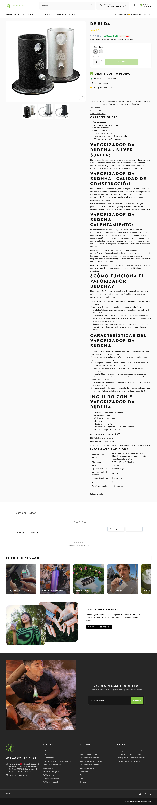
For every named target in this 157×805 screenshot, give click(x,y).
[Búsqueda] (91, 5)
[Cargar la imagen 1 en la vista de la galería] (29, 111)
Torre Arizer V (95, 108)
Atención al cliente (93, 617)
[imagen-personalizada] (10, 752)
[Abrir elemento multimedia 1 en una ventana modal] (46, 61)
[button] (145, 5)
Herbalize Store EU (135, 801)
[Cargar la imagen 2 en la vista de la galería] (45, 111)
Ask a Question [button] (117, 529)
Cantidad (96, 57)
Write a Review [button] (135, 529)
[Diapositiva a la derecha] (149, 558)
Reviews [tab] (18, 533)
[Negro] (95, 51)
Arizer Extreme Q (97, 110)
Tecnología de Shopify (145, 801)
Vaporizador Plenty (97, 113)
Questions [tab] (31, 533)
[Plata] (101, 51)
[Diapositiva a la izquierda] (143, 558)
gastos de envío (108, 39)
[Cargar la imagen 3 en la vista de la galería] (62, 111)
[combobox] (67, 6)
